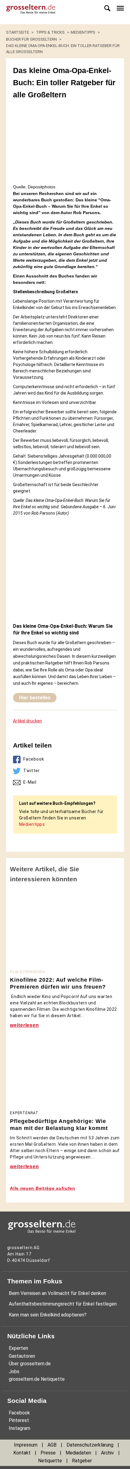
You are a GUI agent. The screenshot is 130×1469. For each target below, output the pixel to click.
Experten (18, 1348)
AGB (52, 1445)
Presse (48, 1453)
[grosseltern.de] (28, 12)
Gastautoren (22, 1356)
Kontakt (22, 1453)
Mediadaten (78, 1453)
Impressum (25, 1445)
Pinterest (19, 1420)
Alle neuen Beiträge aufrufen (42, 1188)
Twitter (31, 770)
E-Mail (30, 782)
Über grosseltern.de (30, 1363)
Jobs (14, 1371)
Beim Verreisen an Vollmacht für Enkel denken (57, 1293)
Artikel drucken (27, 720)
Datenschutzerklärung (90, 1445)
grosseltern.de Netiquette (37, 1379)
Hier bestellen (34, 698)
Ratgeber (82, 1461)
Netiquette (50, 1461)
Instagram (19, 1428)
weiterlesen (24, 1025)
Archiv (107, 1453)
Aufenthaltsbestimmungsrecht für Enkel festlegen (63, 1304)
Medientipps (32, 824)
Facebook (33, 759)
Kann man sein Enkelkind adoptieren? (47, 1315)
